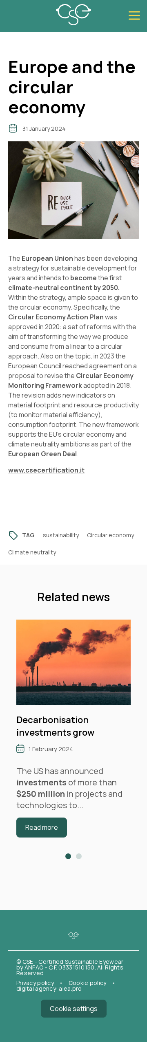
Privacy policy (35, 983)
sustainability (61, 535)
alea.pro (70, 988)
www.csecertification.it (46, 470)
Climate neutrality (32, 552)
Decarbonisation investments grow (55, 726)
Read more (41, 827)
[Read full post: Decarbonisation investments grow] (73, 702)
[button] (68, 856)
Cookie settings (74, 1008)
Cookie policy (88, 983)
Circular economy (110, 535)
